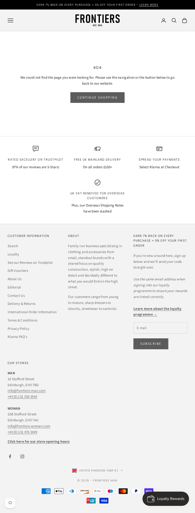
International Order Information (32, 312)
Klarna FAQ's (17, 336)
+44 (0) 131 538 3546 (22, 396)
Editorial (14, 287)
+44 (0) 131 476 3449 (22, 432)
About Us (14, 279)
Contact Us (16, 295)
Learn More (148, 5)
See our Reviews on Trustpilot (30, 262)
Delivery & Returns (21, 303)
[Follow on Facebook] (10, 456)
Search (13, 246)
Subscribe (142, 495)
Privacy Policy (18, 328)
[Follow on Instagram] (22, 456)
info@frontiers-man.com (27, 390)
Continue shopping (97, 97)
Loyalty (13, 254)
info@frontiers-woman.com (29, 426)
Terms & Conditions (22, 320)
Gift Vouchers (18, 270)
